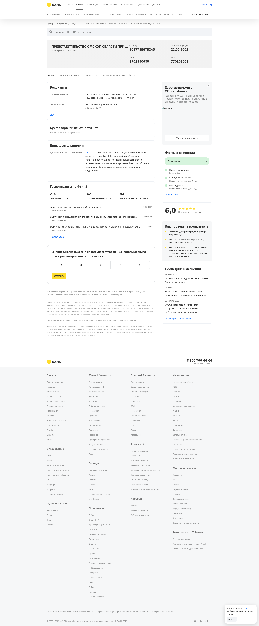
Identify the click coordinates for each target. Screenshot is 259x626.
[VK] (195, 621)
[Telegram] (207, 621)
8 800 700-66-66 (199, 360)
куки (244, 608)
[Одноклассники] (201, 621)
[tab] (51, 75)
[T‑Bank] (54, 4)
